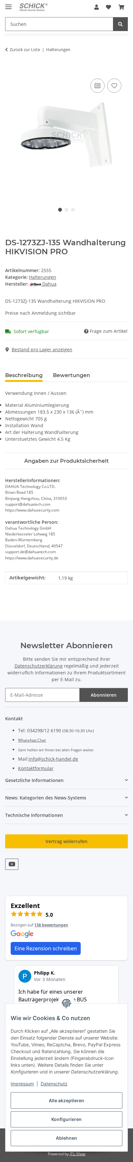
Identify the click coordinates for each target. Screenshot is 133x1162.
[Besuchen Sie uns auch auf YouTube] (11, 864)
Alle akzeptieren (66, 1100)
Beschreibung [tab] (24, 375)
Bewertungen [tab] (71, 375)
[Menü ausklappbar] (8, 4)
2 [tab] (66, 210)
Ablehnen (66, 1138)
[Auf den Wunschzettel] (114, 86)
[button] (96, 7)
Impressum (22, 1083)
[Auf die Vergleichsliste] (97, 86)
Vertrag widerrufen (66, 841)
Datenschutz (54, 1083)
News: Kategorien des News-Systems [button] (45, 798)
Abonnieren (104, 695)
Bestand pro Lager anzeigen (42, 349)
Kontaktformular (36, 768)
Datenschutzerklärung (39, 666)
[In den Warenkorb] (10, 69)
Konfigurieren (66, 1119)
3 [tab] (73, 210)
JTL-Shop (77, 1154)
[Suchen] (120, 24)
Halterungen (42, 277)
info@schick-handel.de (53, 759)
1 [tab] (60, 210)
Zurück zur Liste (25, 49)
